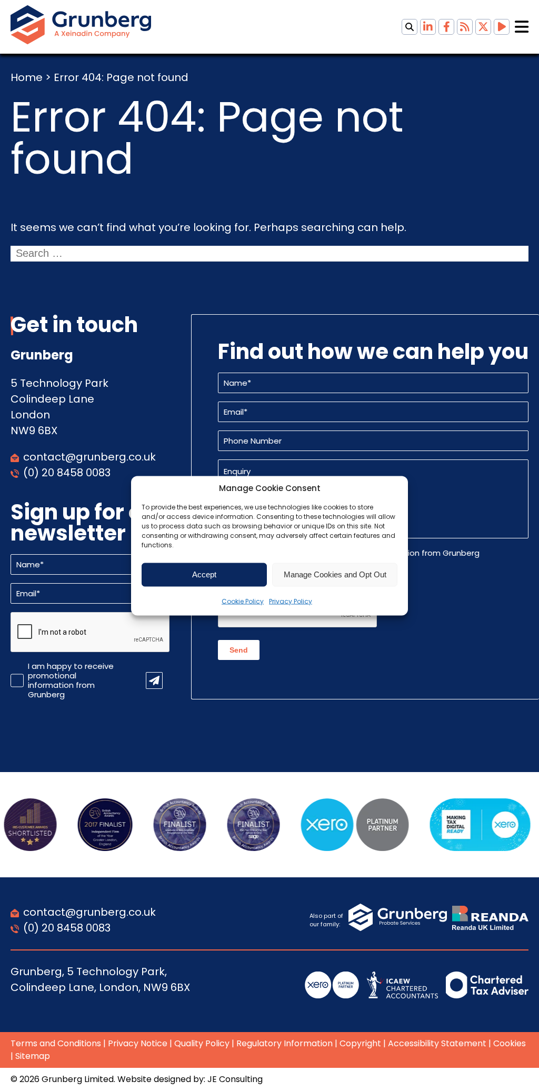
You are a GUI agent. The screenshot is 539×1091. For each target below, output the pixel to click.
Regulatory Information (284, 1043)
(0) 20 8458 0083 (67, 472)
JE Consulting (235, 1079)
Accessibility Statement (437, 1043)
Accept (204, 574)
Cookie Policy (243, 600)
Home (27, 77)
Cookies (509, 1043)
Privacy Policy (290, 600)
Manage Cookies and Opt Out (335, 574)
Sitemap (32, 1056)
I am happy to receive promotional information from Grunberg (71, 680)
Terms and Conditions (56, 1043)
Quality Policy (201, 1043)
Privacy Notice (137, 1043)
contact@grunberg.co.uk (89, 456)
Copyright (360, 1043)
